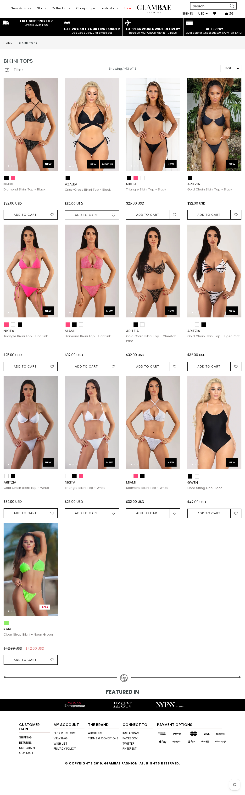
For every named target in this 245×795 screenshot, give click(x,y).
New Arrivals (21, 8)
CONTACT (26, 753)
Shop (41, 8)
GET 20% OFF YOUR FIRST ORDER (92, 30)
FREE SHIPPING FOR (36, 23)
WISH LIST (60, 744)
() (230, 13)
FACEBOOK (130, 738)
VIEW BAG (60, 738)
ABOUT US (95, 733)
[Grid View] (29, 68)
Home (8, 43)
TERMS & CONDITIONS (103, 738)
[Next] (50, 126)
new (48, 164)
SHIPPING (25, 737)
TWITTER (128, 744)
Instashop (109, 8)
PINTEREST (129, 749)
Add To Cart (25, 214)
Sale (127, 8)
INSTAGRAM (130, 733)
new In (107, 164)
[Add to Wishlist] (52, 215)
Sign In (187, 13)
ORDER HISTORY (65, 733)
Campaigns (86, 8)
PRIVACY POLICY (65, 749)
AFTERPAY (214, 30)
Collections (60, 8)
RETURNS (25, 743)
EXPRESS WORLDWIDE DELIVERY (153, 30)
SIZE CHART (27, 748)
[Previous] (11, 126)
